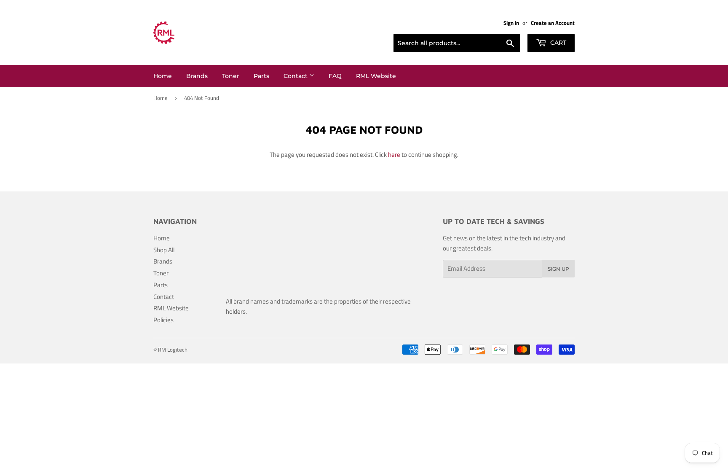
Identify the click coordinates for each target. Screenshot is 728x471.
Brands (197, 76)
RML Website (376, 76)
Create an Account (553, 23)
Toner (230, 76)
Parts (261, 76)
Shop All (163, 250)
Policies (163, 320)
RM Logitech (172, 349)
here (394, 154)
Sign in (511, 23)
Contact (296, 76)
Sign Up (558, 269)
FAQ (335, 76)
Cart (557, 42)
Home (162, 76)
